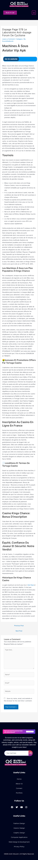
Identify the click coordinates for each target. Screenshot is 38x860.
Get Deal (31, 585)
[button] (34, 13)
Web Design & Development (19, 842)
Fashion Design (19, 823)
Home (19, 779)
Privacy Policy (19, 846)
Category (19, 39)
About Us (19, 784)
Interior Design (19, 828)
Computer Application (19, 837)
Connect (19, 788)
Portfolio (19, 793)
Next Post (19, 631)
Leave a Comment (8, 39)
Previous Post (19, 625)
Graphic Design (19, 833)
